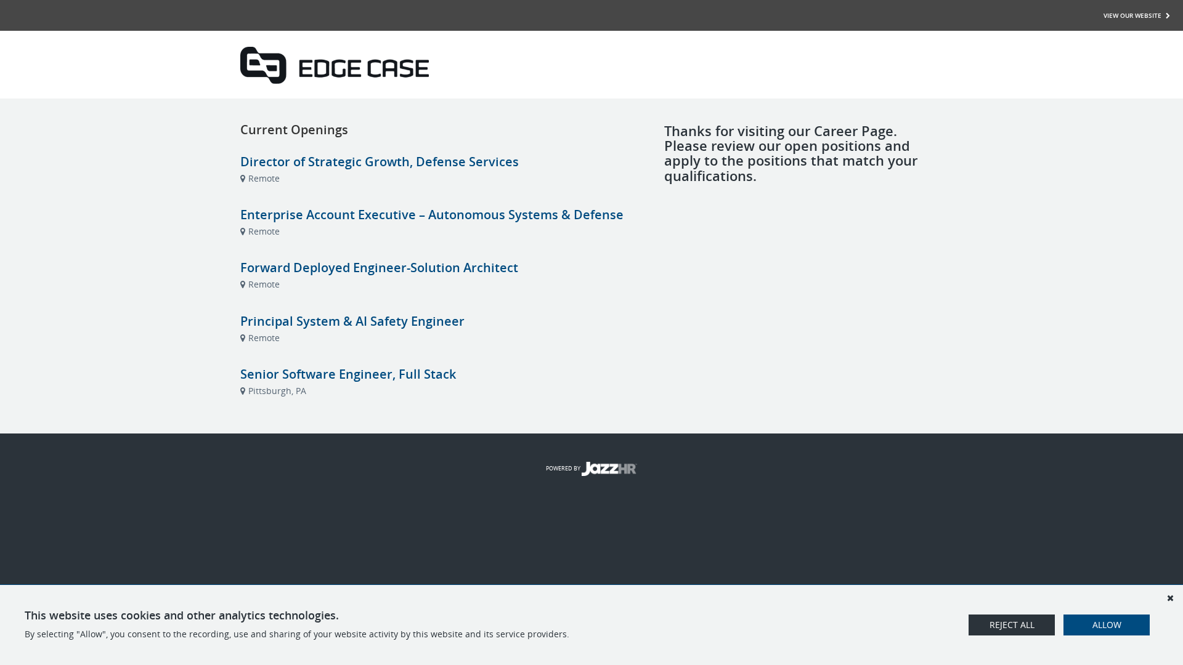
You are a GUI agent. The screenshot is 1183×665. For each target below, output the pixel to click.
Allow (1106, 625)
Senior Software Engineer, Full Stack (348, 374)
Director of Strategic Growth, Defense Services (379, 161)
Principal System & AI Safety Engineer (352, 321)
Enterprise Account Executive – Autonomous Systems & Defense (432, 214)
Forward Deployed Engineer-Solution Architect (379, 267)
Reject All (1012, 625)
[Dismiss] (1170, 598)
